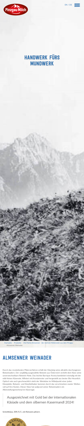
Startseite (8, 343)
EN (66, 5)
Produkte (17, 343)
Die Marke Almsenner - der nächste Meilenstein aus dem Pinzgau (48, 343)
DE (70, 5)
